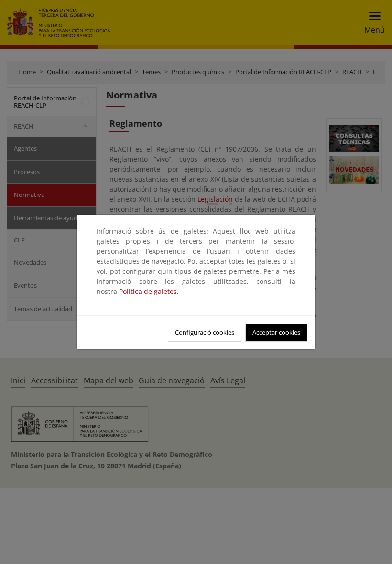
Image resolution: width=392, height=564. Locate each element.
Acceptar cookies (276, 332)
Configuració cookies (204, 332)
